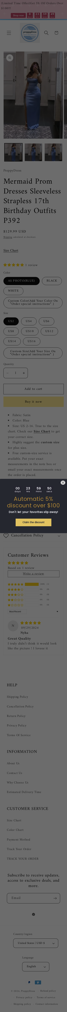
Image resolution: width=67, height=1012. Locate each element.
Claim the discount (33, 522)
